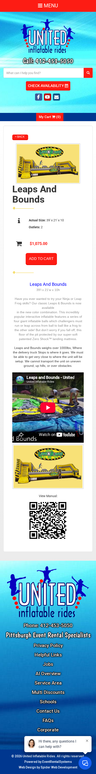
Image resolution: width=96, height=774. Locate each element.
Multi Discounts (48, 692)
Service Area (48, 683)
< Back (20, 136)
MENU (50, 6)
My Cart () (50, 117)
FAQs (48, 720)
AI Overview (48, 673)
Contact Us (48, 711)
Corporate (48, 729)
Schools (48, 701)
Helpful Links (48, 655)
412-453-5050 (54, 61)
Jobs (48, 664)
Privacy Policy (48, 645)
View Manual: (48, 496)
